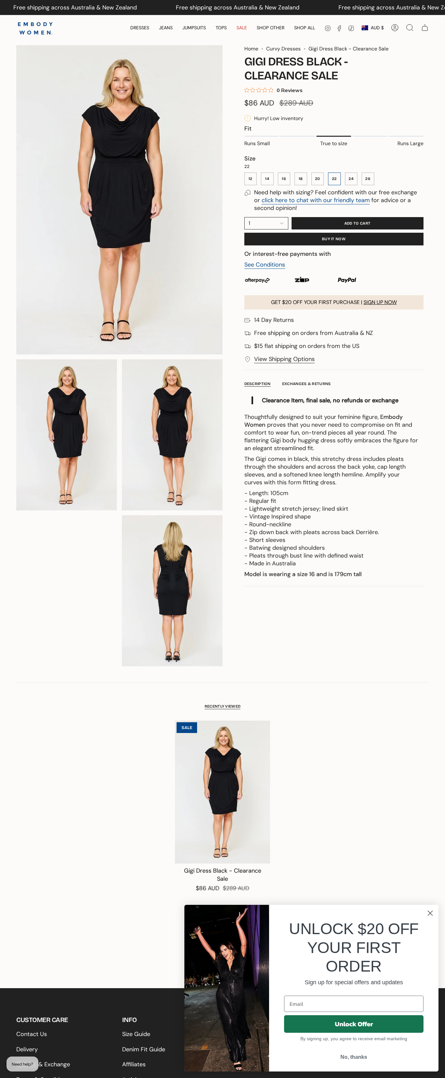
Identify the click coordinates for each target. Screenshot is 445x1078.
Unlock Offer (354, 1024)
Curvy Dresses (283, 48)
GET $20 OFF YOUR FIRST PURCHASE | (334, 302)
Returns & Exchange (43, 1064)
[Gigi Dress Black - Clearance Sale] (222, 792)
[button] (139, 27)
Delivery (27, 1049)
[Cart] (424, 27)
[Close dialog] (430, 913)
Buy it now (334, 239)
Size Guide (136, 1034)
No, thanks (353, 1057)
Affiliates (134, 1064)
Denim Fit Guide (143, 1049)
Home (251, 48)
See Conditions (264, 265)
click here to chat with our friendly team (316, 200)
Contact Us (31, 1034)
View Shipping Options (284, 359)
